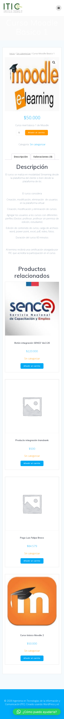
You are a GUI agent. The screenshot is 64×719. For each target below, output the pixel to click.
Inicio (12, 53)
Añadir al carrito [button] (32, 366)
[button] (54, 62)
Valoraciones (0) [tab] (42, 156)
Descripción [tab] (21, 156)
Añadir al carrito (36, 132)
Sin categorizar (23, 53)
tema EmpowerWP (32, 707)
